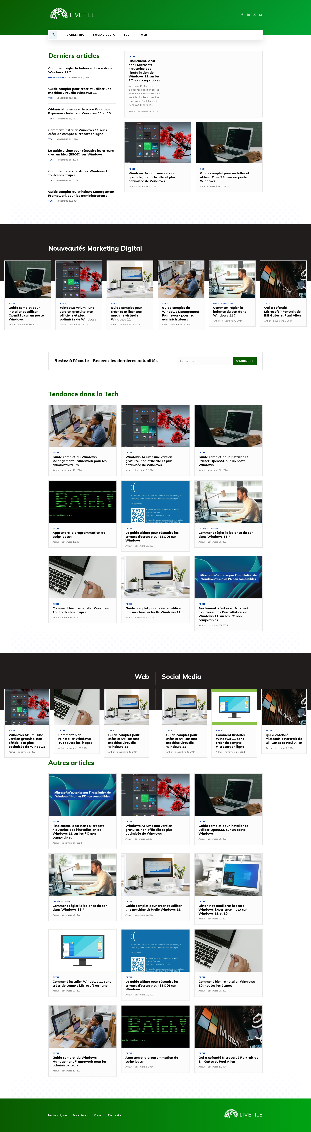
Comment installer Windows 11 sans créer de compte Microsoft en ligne (77, 132)
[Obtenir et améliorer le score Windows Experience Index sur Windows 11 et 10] (228, 875)
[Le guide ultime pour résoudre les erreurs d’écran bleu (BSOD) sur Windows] (155, 502)
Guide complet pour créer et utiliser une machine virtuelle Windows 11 (79, 91)
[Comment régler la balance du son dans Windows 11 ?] (232, 279)
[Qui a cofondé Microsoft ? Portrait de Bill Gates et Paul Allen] (283, 279)
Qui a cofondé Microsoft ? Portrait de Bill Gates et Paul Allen (282, 311)
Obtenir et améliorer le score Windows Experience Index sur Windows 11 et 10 (79, 111)
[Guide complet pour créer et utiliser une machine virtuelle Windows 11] (130, 279)
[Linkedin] (248, 15)
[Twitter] (254, 15)
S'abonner (244, 361)
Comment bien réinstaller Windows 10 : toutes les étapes (79, 173)
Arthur (132, 111)
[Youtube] (260, 15)
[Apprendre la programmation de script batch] (82, 502)
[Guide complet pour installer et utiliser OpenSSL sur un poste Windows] (229, 142)
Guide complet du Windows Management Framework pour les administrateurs (81, 194)
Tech (51, 98)
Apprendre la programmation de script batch (79, 535)
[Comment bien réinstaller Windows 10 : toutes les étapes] (82, 577)
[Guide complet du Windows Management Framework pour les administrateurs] (181, 279)
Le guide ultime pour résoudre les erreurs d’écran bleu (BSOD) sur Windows (81, 152)
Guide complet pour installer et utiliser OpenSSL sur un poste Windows (224, 177)
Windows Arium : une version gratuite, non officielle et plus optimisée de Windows (152, 177)
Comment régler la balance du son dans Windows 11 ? (80, 70)
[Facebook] (242, 15)
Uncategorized (57, 77)
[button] (53, 35)
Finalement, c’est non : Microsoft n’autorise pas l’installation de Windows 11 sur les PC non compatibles (144, 70)
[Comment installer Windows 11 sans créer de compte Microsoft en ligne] (234, 707)
